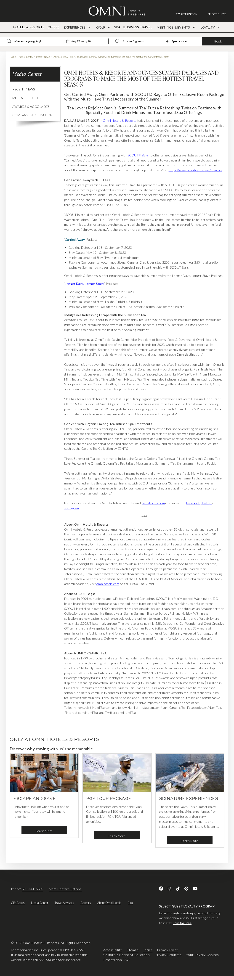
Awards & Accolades (30, 106)
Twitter (206, 503)
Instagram (71, 508)
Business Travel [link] (137, 27)
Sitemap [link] (132, 950)
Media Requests (26, 98)
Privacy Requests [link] (168, 955)
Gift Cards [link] (18, 903)
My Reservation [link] (186, 14)
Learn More (44, 831)
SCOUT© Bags (138, 155)
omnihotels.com (153, 503)
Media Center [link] (39, 903)
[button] (217, 14)
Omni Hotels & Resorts (119, 120)
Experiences (75, 27)
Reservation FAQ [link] (116, 960)
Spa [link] (117, 27)
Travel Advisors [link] (64, 903)
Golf (101, 27)
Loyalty (208, 27)
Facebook (193, 503)
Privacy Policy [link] (167, 950)
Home (13, 56)
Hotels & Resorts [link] (29, 27)
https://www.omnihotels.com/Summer (195, 170)
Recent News (43, 56)
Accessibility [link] (112, 950)
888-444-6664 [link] (32, 889)
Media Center (26, 56)
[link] (189, 14)
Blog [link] (130, 903)
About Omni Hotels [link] (109, 903)
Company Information (32, 115)
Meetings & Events (174, 27)
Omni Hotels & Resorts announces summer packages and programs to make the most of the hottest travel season (111, 56)
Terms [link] (148, 950)
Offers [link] (53, 27)
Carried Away (75, 239)
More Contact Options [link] (65, 889)
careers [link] (85, 903)
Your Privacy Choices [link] (202, 955)
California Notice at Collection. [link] (127, 955)
